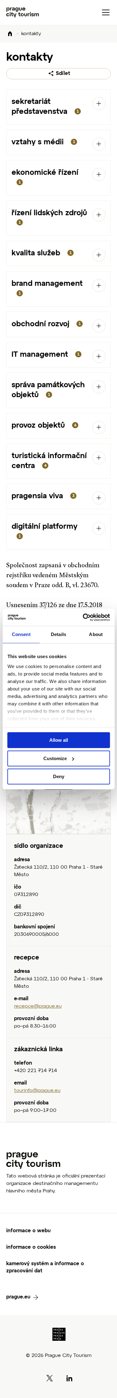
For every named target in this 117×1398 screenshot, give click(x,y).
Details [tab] (58, 634)
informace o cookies (31, 1247)
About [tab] (96, 634)
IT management (45, 354)
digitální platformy (44, 530)
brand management (47, 287)
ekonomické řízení (45, 176)
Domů (10, 34)
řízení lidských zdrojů (49, 217)
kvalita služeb (41, 253)
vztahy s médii (43, 142)
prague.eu (18, 1297)
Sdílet (63, 73)
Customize (55, 758)
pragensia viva (43, 496)
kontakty (31, 33)
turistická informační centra (49, 461)
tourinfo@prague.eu (37, 1090)
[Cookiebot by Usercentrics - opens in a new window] (83, 617)
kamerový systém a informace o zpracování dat (45, 1267)
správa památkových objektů (48, 390)
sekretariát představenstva (45, 106)
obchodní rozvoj (46, 324)
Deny (58, 776)
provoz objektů (44, 425)
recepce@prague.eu (38, 1006)
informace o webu (28, 1230)
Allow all (58, 740)
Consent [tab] (21, 634)
